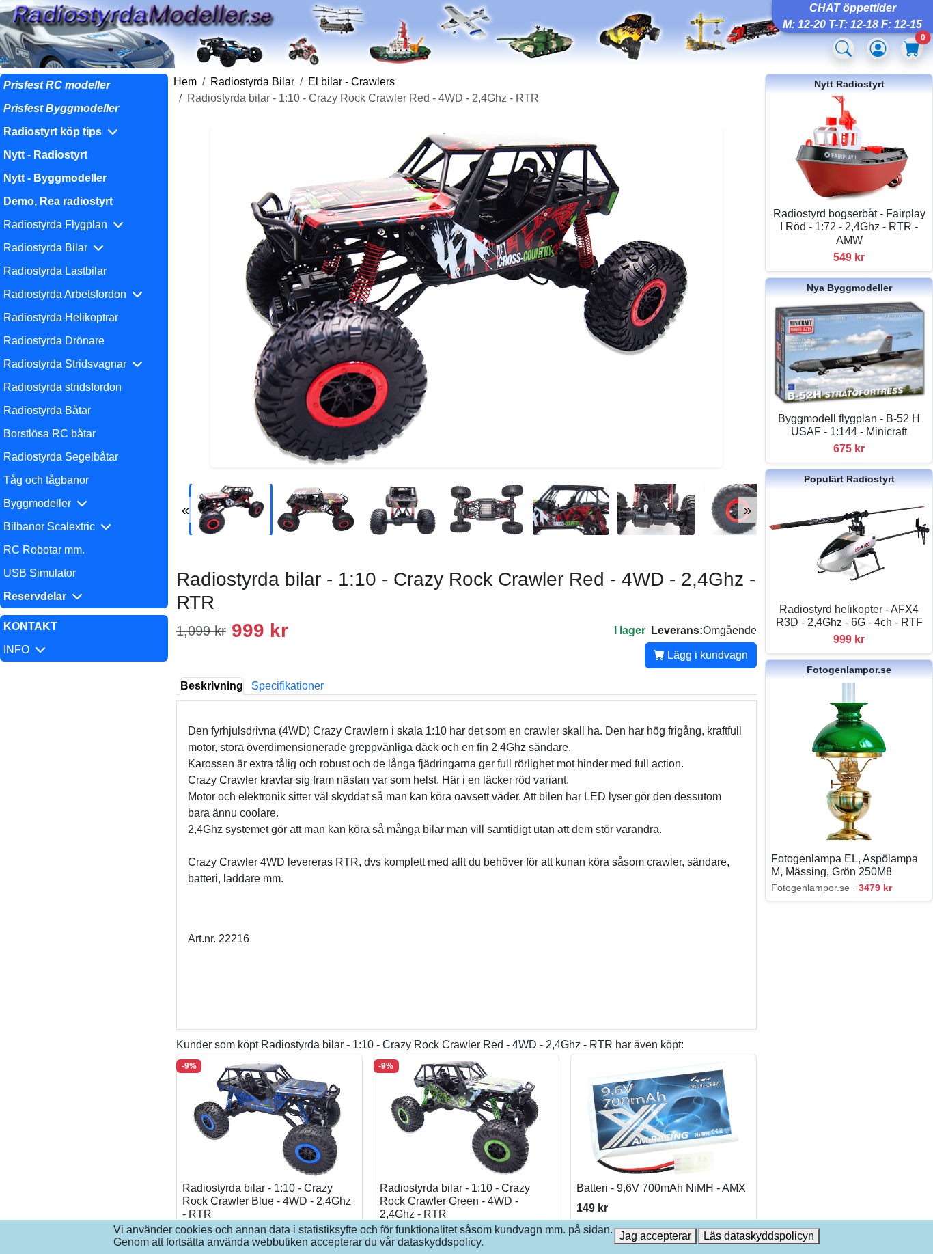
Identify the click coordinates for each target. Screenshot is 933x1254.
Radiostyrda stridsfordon (62, 387)
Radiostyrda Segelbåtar (60, 457)
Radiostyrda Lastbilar (55, 271)
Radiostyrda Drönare (54, 340)
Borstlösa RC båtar (49, 433)
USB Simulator (39, 573)
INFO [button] (19, 649)
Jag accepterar (655, 1236)
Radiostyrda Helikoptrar (60, 317)
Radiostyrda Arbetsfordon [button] (67, 294)
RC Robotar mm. (44, 550)
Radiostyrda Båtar (47, 410)
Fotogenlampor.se (849, 669)
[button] (84, 132)
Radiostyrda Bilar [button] (48, 248)
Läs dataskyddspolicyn (759, 1236)
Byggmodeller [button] (39, 503)
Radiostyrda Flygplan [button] (58, 224)
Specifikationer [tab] (287, 686)
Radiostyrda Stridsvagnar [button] (67, 364)
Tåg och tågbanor (46, 480)
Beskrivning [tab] (211, 686)
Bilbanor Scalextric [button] (51, 526)
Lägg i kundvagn (706, 655)
